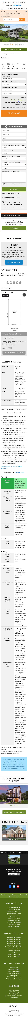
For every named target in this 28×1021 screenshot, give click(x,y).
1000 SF (14, 952)
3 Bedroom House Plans (14, 939)
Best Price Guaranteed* (18, 100)
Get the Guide (14, 228)
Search (3, 895)
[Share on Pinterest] (20, 282)
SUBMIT (21, 19)
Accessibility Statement (14, 1015)
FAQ (26, 895)
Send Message (14, 189)
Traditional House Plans (15, 54)
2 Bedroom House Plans (14, 937)
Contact (16, 897)
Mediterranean (14, 917)
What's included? (6, 76)
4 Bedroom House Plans (14, 941)
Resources (15, 895)
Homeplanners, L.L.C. (14, 969)
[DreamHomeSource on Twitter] (14, 886)
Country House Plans (14, 909)
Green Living (14, 967)
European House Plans (14, 913)
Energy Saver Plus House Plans (14, 947)
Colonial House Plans (14, 907)
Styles (8, 895)
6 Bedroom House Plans (14, 945)
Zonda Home (14, 997)
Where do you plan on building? (11, 162)
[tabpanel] (14, 33)
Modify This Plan (14, 262)
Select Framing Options (9, 87)
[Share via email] (7, 282)
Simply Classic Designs (14, 973)
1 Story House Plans (14, 954)
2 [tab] (13, 43)
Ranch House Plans (14, 920)
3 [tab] (15, 43)
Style (6, 54)
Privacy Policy (6, 16)
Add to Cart (14, 113)
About (11, 897)
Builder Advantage (14, 992)
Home (2, 54)
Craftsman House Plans (14, 911)
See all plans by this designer (14, 812)
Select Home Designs (14, 971)
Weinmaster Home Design (14, 979)
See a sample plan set (14, 413)
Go (18, 874)
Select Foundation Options (10, 82)
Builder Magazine (14, 994)
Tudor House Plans (14, 924)
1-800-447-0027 (14, 5)
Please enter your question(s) (11, 171)
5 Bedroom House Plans (14, 943)
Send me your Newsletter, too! (13, 184)
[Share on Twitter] (17, 282)
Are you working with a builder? (11, 156)
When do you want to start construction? (14, 145)
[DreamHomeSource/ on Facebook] (10, 886)
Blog (21, 895)
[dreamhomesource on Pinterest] (18, 886)
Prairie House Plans (14, 919)
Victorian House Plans (14, 926)
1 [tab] (10, 43)
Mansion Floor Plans (14, 951)
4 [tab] (18, 43)
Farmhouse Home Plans (14, 915)
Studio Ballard (14, 975)
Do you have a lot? (7, 151)
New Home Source (14, 990)
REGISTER (17, 8)
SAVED (11, 8)
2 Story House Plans (14, 956)
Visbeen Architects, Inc (14, 977)
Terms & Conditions (21, 15)
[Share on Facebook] (14, 282)
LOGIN (23, 8)
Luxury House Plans (14, 949)
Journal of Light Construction (14, 996)
